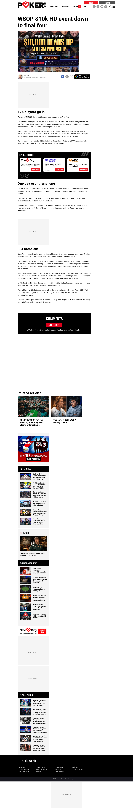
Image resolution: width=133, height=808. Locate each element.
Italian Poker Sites (77, 769)
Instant (77, 7)
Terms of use (40, 767)
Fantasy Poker (65, 7)
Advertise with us (41, 769)
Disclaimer (75, 767)
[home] (32, 4)
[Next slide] (27, 176)
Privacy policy (58, 767)
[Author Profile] (20, 76)
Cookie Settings (59, 771)
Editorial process (24, 771)
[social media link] (94, 6)
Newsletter (39, 771)
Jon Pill (26, 76)
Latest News (54, 7)
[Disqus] (54, 362)
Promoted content (24, 769)
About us (22, 767)
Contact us (57, 769)
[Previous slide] (22, 176)
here (79, 330)
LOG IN (91, 2)
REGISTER (107, 2)
